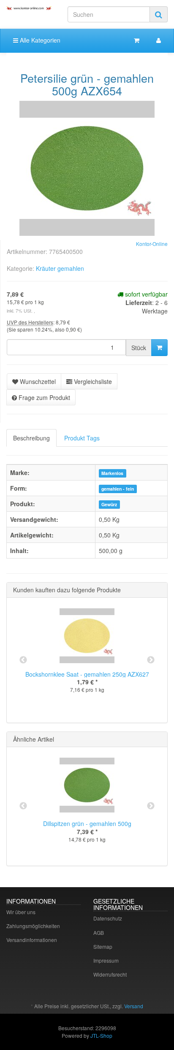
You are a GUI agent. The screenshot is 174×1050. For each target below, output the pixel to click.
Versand (133, 1006)
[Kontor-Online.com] (29, 8)
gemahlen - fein (117, 489)
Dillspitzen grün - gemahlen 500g (87, 823)
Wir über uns (20, 911)
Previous (23, 660)
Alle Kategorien (39, 40)
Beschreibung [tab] (31, 438)
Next (151, 660)
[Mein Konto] (158, 40)
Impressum (106, 960)
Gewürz (109, 504)
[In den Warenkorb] (159, 347)
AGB (98, 932)
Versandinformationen (31, 939)
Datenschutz (107, 918)
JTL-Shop (101, 1035)
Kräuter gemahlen (60, 268)
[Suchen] (158, 14)
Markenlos (112, 473)
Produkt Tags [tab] (82, 438)
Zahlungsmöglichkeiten (33, 925)
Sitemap (102, 946)
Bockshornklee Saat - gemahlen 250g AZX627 (87, 674)
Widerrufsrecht (110, 974)
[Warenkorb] (137, 40)
